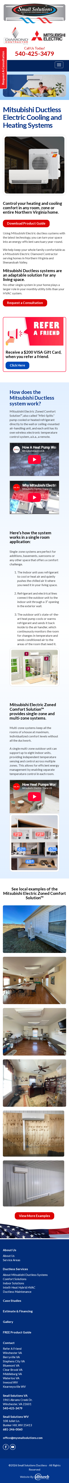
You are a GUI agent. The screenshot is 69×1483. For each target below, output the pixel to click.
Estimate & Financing (18, 1311)
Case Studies (12, 1300)
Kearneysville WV (14, 1386)
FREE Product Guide (17, 1332)
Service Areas (11, 1260)
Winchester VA (12, 1353)
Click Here (17, 365)
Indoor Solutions (13, 1283)
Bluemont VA (11, 1365)
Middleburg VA (12, 1374)
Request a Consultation (25, 303)
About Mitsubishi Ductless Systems (25, 1274)
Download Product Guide (26, 223)
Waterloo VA (11, 1378)
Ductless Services (15, 1269)
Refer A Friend (12, 1348)
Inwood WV (10, 1382)
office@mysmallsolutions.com (23, 1437)
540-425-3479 (34, 53)
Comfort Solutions (14, 1279)
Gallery (8, 1321)
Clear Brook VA (12, 1369)
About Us (9, 1250)
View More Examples (34, 1216)
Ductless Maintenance (17, 1291)
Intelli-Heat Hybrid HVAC (19, 1287)
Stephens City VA (14, 1361)
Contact (9, 1343)
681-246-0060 (12, 1429)
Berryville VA (11, 1357)
